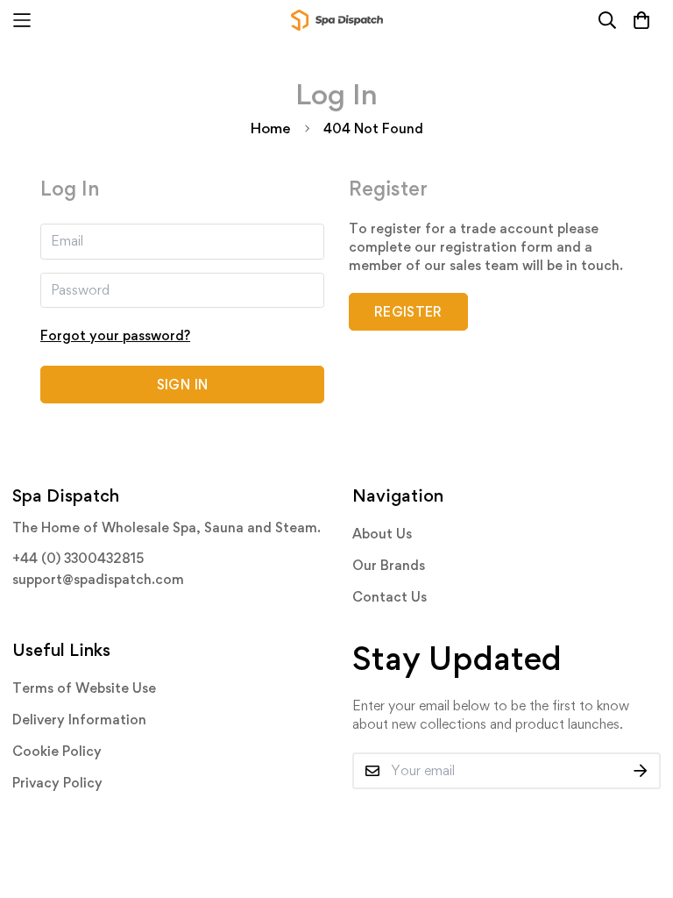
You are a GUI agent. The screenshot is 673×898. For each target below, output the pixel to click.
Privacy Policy (57, 782)
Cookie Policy (57, 751)
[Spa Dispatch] (337, 21)
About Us (382, 533)
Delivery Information (79, 719)
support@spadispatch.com (98, 579)
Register (408, 311)
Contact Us (389, 596)
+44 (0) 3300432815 (78, 558)
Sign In (182, 384)
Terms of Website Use (84, 688)
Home (271, 128)
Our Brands (388, 565)
